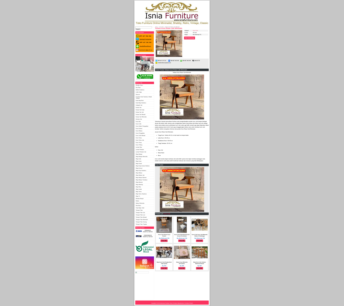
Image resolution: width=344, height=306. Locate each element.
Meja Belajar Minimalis (142, 156)
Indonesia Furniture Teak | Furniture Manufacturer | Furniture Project (176, 303)
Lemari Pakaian (140, 149)
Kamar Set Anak (140, 110)
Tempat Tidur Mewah (141, 217)
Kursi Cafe (161, 26)
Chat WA (164, 240)
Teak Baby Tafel (140, 208)
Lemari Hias (139, 147)
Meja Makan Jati (140, 175)
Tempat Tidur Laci (140, 215)
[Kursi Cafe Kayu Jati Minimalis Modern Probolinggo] (200, 230)
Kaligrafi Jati (139, 105)
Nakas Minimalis (140, 203)
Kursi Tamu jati (140, 140)
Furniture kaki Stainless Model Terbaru (144, 97)
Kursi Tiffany (139, 145)
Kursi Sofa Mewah (140, 135)
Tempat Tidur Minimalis (142, 219)
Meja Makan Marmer (141, 177)
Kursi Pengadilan (140, 133)
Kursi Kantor (139, 128)
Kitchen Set (139, 119)
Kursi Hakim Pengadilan (142, 126)
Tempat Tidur (139, 210)
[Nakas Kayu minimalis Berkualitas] (182, 258)
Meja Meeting (139, 184)
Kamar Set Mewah (140, 114)
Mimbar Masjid (139, 198)
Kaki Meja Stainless (141, 103)
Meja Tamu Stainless (141, 194)
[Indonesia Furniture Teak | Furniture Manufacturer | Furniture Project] (172, 25)
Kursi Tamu (139, 138)
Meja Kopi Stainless (141, 170)
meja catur (138, 161)
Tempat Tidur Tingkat (141, 224)
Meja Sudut (139, 189)
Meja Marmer (139, 182)
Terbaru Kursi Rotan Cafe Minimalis (168, 28)
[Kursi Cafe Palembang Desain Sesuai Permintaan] (182, 232)
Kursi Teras (139, 142)
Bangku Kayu (139, 85)
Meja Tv (138, 196)
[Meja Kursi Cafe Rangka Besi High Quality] (164, 257)
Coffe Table (139, 92)
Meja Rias (138, 187)
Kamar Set (138, 107)
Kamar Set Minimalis (141, 117)
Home (156, 26)
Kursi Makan (139, 131)
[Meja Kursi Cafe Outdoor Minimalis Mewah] (200, 258)
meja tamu (139, 191)
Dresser (138, 94)
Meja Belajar (139, 154)
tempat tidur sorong (141, 222)
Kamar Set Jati (140, 112)
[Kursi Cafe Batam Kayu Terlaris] (164, 232)
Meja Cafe (138, 159)
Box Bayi (138, 87)
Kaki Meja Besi (140, 100)
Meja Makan (139, 173)
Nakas (137, 201)
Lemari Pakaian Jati (141, 152)
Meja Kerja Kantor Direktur (143, 166)
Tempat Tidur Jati (140, 212)
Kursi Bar (138, 121)
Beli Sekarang (189, 38)
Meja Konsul (139, 168)
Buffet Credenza (140, 90)
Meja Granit (139, 163)
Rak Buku (138, 205)
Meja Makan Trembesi (141, 180)
